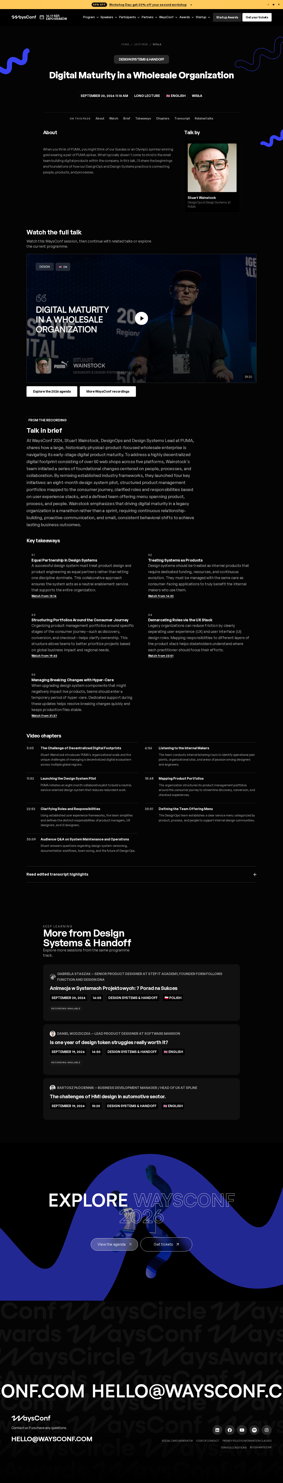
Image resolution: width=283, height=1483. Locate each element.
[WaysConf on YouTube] (242, 1430)
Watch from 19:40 (44, 655)
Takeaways (143, 118)
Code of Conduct (207, 1440)
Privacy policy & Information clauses (247, 1440)
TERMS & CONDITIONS (234, 1447)
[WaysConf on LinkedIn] (217, 1430)
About (100, 118)
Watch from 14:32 (161, 596)
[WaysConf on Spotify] (254, 1430)
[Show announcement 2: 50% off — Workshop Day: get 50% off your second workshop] (273, 4)
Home (125, 44)
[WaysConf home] (23, 17)
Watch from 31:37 (44, 715)
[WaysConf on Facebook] (230, 1430)
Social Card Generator (177, 1440)
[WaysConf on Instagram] (267, 1430)
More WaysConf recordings (107, 391)
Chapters (162, 118)
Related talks (204, 118)
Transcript (182, 118)
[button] (91, 17)
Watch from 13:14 (44, 596)
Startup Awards (227, 17)
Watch (113, 118)
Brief (126, 118)
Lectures (141, 44)
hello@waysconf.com (51, 1439)
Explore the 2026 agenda (52, 391)
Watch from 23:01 (160, 655)
